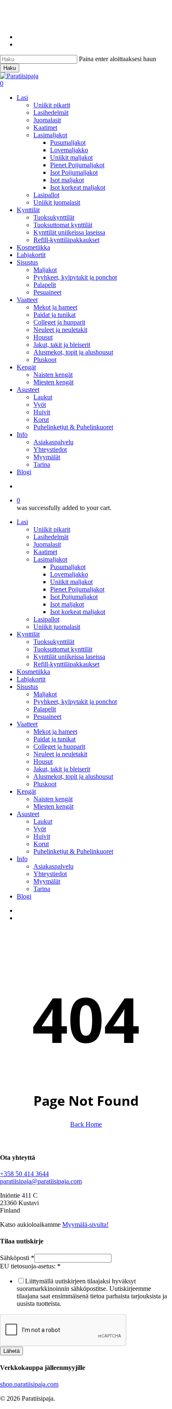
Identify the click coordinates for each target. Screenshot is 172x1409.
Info (22, 858)
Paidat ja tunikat (54, 739)
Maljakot (45, 694)
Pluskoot (44, 783)
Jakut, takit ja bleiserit (61, 769)
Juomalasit (47, 544)
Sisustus (27, 686)
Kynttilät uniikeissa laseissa (69, 656)
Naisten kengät (53, 798)
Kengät (26, 791)
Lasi (22, 521)
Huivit (41, 836)
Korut (41, 843)
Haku (9, 68)
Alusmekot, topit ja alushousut (73, 776)
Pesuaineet (47, 716)
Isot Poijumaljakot (74, 596)
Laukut (42, 821)
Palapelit (44, 709)
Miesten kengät (53, 806)
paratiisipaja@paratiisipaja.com (41, 1181)
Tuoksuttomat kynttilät (62, 649)
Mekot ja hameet (55, 731)
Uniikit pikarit (51, 529)
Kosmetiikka (33, 671)
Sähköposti (17, 1257)
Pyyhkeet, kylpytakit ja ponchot (75, 701)
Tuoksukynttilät (53, 641)
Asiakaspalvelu (53, 866)
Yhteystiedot (50, 873)
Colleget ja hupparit (59, 746)
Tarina (41, 888)
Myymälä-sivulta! (85, 1224)
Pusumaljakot (68, 566)
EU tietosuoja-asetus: (30, 1266)
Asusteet (28, 813)
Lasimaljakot (50, 559)
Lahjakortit (31, 679)
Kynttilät (28, 634)
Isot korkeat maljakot (77, 611)
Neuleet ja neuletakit (60, 754)
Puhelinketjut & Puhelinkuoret (73, 851)
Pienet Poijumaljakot (77, 589)
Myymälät (46, 881)
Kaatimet (45, 551)
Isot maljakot (67, 604)
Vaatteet (27, 724)
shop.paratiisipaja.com (29, 1384)
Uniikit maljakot (71, 581)
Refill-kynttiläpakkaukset (66, 664)
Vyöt (39, 828)
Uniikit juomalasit (56, 626)
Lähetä (11, 1351)
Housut (43, 761)
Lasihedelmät (50, 536)
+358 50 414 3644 (24, 1173)
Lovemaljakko (69, 574)
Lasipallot (46, 619)
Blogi (24, 896)
